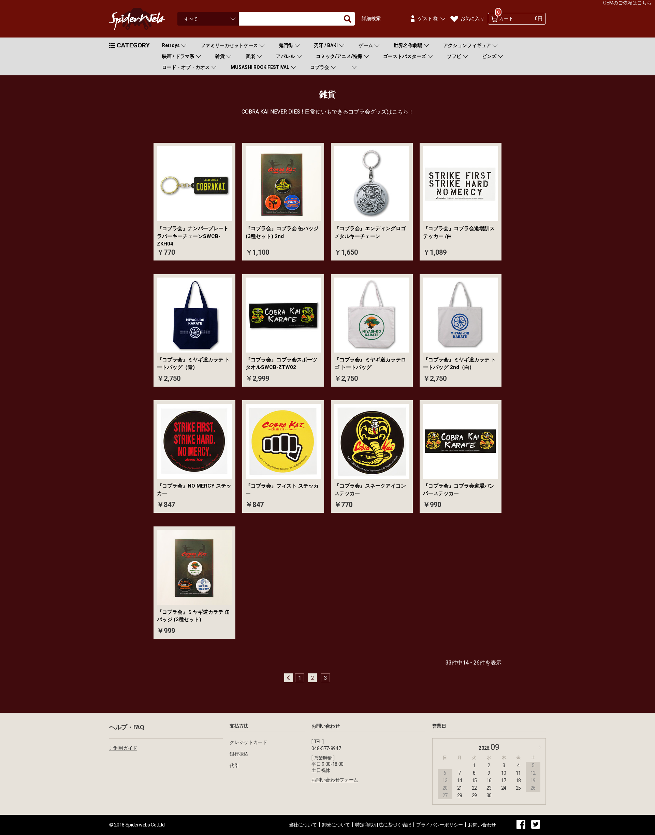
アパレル (285, 56)
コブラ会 (319, 67)
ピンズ (489, 56)
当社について (303, 824)
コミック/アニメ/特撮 (339, 56)
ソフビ (454, 56)
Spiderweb (143, 19)
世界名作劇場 (408, 45)
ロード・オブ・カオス (186, 67)
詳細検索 (371, 18)
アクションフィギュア (467, 45)
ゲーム (366, 45)
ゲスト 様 (428, 18)
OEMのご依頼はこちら (627, 2)
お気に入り (472, 18)
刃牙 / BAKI (326, 45)
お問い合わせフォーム (334, 779)
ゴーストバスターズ (404, 56)
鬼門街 (286, 45)
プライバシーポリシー (439, 824)
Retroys (171, 45)
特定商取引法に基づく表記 (383, 824)
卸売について (336, 824)
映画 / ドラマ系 (178, 56)
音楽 (250, 56)
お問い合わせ (482, 824)
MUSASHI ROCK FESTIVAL (260, 67)
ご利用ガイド (123, 748)
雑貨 (220, 56)
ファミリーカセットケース (229, 45)
